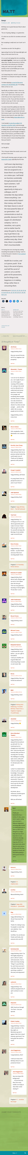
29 (5, 292)
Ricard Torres (15, 616)
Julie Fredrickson (16, 599)
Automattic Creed (6, 159)
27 (2, 292)
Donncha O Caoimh (16, 572)
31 (9, 292)
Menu (14, 1153)
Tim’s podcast (22, 254)
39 (24, 292)
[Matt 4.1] (7, 313)
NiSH (12, 690)
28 (4, 292)
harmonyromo (15, 949)
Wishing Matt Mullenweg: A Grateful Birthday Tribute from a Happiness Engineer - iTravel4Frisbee (17, 709)
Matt (14, 808)
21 (15, 290)
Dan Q (12, 674)
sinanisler (13, 719)
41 (4, 294)
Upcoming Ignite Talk (20, 336)
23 (19, 290)
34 (15, 292)
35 (17, 292)
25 (23, 290)
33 (13, 292)
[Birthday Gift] (19, 313)
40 (2, 294)
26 (25, 290)
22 (17, 290)
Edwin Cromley (15, 1021)
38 (22, 292)
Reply (13, 363)
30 (7, 292)
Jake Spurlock (15, 492)
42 (5, 294)
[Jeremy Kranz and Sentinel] (6, 322)
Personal (18, 22)
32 (11, 292)
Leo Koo (13, 890)
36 (19, 292)
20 (14, 290)
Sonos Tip (5, 336)
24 (21, 290)
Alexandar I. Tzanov (16, 369)
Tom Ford (13, 515)
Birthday (14, 22)
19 (12, 290)
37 (20, 292)
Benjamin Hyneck (16, 645)
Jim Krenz (13, 347)
